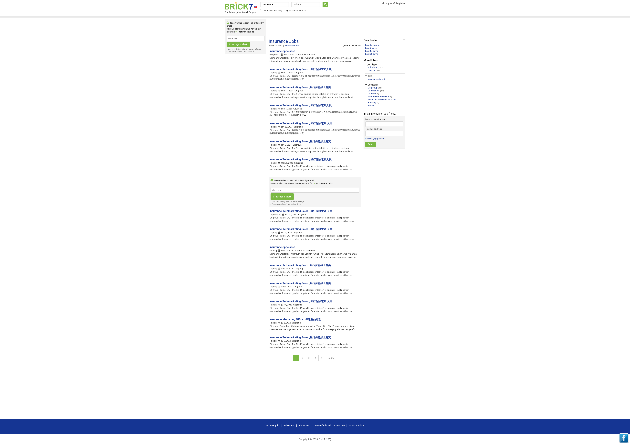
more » (371, 105)
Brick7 (239, 6)
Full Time (372, 67)
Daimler (372, 93)
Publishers (289, 425)
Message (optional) (375, 138)
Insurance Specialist (282, 51)
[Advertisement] (245, 105)
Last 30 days (371, 53)
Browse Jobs (273, 425)
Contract (372, 70)
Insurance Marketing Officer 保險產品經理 (295, 319)
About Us (304, 425)
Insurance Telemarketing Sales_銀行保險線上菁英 (300, 87)
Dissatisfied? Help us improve (329, 425)
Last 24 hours (372, 44)
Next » (330, 357)
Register (400, 3)
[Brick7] (255, 6)
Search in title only (273, 10)
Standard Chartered (378, 96)
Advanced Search (297, 10)
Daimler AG (374, 90)
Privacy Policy (356, 425)
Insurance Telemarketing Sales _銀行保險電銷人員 (301, 69)
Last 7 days (371, 47)
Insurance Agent (376, 78)
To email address (373, 129)
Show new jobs (292, 45)
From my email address (376, 119)
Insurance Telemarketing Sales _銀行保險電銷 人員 (301, 123)
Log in (388, 3)
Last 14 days (371, 50)
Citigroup (373, 87)
